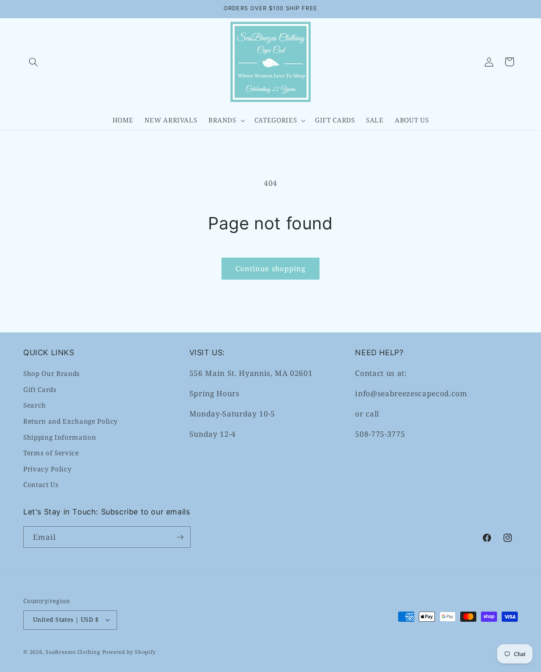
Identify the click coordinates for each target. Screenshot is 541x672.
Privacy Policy (47, 469)
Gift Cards (40, 389)
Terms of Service (51, 453)
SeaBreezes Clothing (73, 652)
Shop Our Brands (51, 373)
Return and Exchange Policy (70, 421)
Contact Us (41, 484)
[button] (33, 62)
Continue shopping (270, 268)
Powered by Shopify (129, 652)
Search (34, 405)
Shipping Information (59, 437)
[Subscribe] (180, 537)
